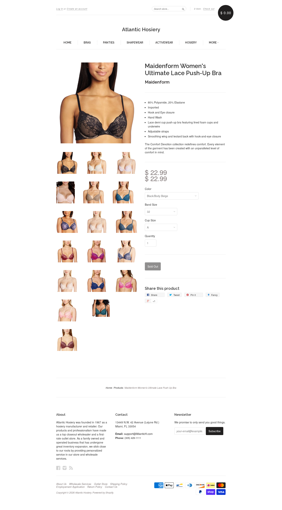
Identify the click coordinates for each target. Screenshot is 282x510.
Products (118, 387)
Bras (87, 42)
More (213, 42)
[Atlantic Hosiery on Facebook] (58, 468)
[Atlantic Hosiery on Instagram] (65, 468)
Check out (208, 8)
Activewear (164, 42)
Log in (59, 8)
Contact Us (111, 486)
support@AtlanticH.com (138, 434)
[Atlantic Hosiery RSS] (71, 468)
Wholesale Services (80, 484)
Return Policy (94, 486)
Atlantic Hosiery (141, 29)
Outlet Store (100, 484)
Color (148, 189)
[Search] (183, 8)
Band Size (151, 204)
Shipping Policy (118, 484)
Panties (108, 42)
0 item (197, 8)
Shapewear (135, 42)
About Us (61, 484)
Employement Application (70, 486)
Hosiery (191, 42)
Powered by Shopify (102, 492)
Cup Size (150, 220)
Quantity (150, 236)
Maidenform (157, 82)
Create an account (77, 8)
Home (67, 42)
